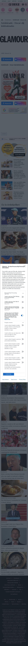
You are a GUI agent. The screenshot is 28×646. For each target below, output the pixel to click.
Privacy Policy (22, 379)
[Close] (25, 266)
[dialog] (14, 323)
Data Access (14, 379)
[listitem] (14, 293)
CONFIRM (8, 374)
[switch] (22, 297)
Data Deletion (5, 379)
